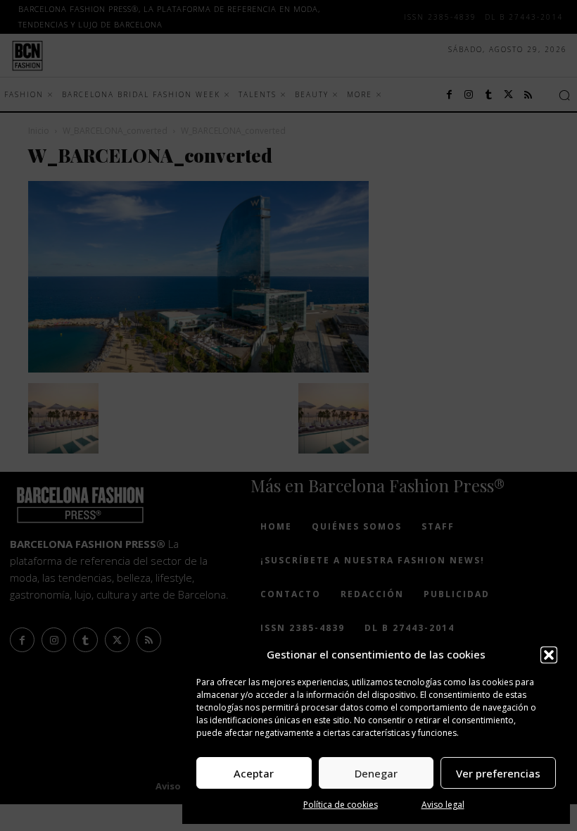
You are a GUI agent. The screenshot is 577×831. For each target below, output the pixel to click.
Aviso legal (442, 805)
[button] (549, 655)
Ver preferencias (498, 773)
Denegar (376, 773)
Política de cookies (340, 805)
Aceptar (254, 773)
